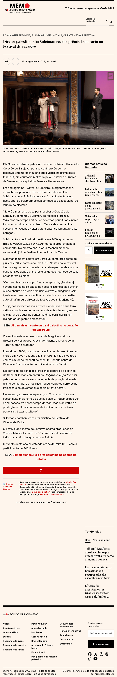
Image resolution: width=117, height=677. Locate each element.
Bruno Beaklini (39, 641)
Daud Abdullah (39, 623)
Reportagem (66, 635)
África (6, 623)
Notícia (57, 35)
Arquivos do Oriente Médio (42, 646)
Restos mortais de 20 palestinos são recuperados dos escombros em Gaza (94, 205)
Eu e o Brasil (38, 652)
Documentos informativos (66, 625)
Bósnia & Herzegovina (16, 35)
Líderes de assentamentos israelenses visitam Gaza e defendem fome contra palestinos (94, 192)
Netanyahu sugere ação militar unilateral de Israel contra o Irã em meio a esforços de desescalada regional (93, 219)
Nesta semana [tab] (101, 540)
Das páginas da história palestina (44, 658)
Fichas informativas (70, 631)
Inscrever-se (104, 250)
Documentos (66, 639)
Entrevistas (66, 643)
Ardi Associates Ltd (104, 674)
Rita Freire (37, 632)
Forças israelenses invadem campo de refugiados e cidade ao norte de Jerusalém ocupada (94, 232)
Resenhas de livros (13, 641)
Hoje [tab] (87, 540)
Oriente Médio (72, 35)
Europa (7, 636)
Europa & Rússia (41, 35)
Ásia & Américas (11, 628)
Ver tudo (91, 167)
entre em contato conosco (52, 494)
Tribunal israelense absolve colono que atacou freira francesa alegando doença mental (93, 178)
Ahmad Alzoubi (39, 628)
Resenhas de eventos (14, 645)
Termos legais (24, 674)
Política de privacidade (44, 674)
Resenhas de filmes (13, 649)
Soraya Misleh (39, 636)
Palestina (88, 35)
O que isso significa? (41, 492)
